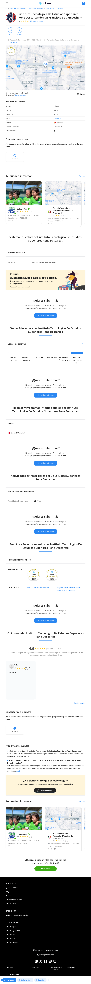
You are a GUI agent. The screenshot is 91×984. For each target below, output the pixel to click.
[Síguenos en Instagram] (50, 961)
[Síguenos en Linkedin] (36, 961)
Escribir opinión (79, 703)
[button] (45, 252)
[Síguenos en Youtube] (54, 961)
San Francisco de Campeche (54, 8)
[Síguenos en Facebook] (45, 961)
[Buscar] (83, 3)
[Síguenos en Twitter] (40, 961)
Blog (7, 891)
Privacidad (35, 967)
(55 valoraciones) (36, 21)
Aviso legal (9, 967)
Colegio (22, 209)
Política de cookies (12, 974)
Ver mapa (13, 42)
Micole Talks (11, 903)
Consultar (57, 118)
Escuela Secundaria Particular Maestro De (63, 210)
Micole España (12, 927)
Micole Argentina (13, 931)
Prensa (8, 895)
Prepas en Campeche (36, 8)
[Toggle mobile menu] (7, 3)
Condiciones (71, 967)
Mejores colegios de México (17, 915)
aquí (18, 771)
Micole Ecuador (12, 943)
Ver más (82, 176)
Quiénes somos (12, 887)
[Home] (6, 8)
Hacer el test (45, 869)
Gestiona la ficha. (20, 95)
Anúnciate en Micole (14, 899)
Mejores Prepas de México (18, 8)
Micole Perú (10, 939)
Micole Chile (11, 935)
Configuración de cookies (56, 968)
